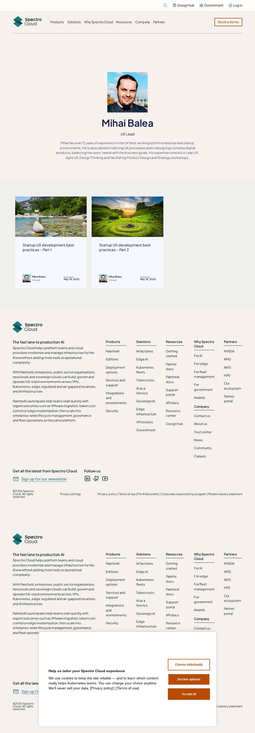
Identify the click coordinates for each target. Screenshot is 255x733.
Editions (112, 359)
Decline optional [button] (189, 679)
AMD (227, 359)
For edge (201, 364)
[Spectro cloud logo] (27, 22)
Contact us (202, 416)
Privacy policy (107, 494)
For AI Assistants (148, 494)
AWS (227, 367)
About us (200, 424)
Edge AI (142, 359)
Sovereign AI (145, 401)
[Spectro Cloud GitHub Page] (96, 478)
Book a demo (228, 22)
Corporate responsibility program (183, 494)
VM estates (144, 422)
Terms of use (127, 494)
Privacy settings (70, 494)
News (198, 440)
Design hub (174, 424)
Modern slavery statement (225, 494)
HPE (227, 375)
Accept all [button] (189, 694)
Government (145, 430)
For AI (198, 356)
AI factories (144, 351)
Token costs (145, 380)
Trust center (203, 432)
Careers (200, 456)
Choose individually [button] (189, 664)
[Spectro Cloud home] (27, 327)
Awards (199, 398)
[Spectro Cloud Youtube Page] (105, 478)
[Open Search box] (165, 5)
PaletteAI (112, 351)
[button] (57, 22)
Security (112, 411)
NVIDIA (229, 351)
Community (203, 448)
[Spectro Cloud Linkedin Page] (87, 478)
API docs (172, 403)
